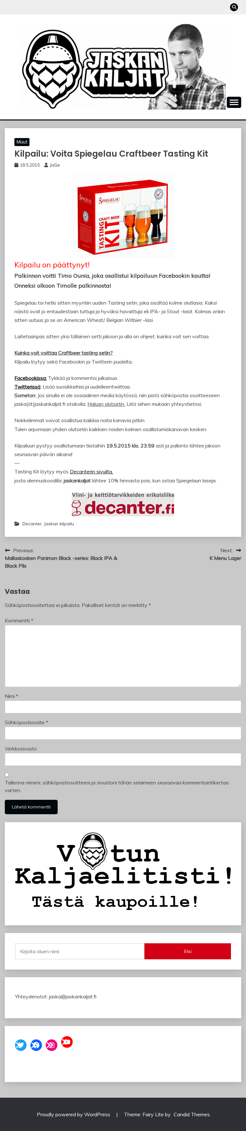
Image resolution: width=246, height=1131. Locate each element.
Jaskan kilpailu (59, 524)
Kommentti (19, 620)
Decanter (32, 524)
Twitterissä (27, 386)
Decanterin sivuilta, (91, 471)
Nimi (11, 696)
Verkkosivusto (21, 748)
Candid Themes (192, 1114)
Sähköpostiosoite (26, 722)
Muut (22, 142)
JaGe (55, 165)
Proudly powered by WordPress (74, 1114)
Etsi (188, 951)
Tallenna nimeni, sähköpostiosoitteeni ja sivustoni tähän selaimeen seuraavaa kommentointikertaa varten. (117, 786)
